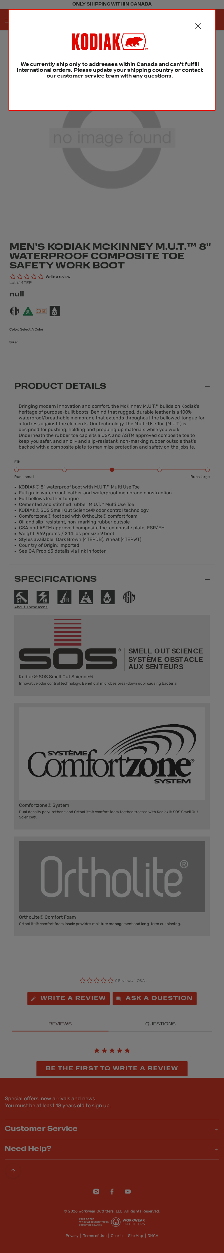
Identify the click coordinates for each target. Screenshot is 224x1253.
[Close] (198, 27)
